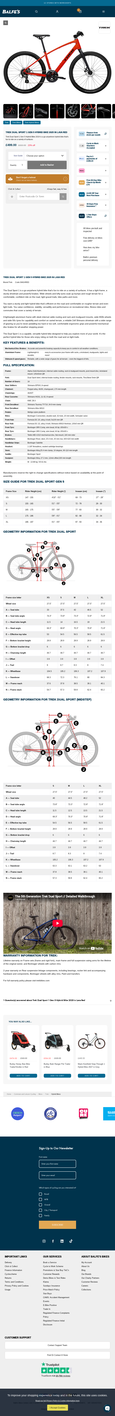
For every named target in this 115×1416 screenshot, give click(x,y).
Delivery (8, 1262)
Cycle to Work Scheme (53, 1266)
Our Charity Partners (90, 1278)
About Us (85, 1266)
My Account (86, 1262)
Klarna (46, 1282)
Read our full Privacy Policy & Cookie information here (57, 1401)
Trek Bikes (16, 122)
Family (46, 1215)
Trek (6, 122)
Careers (84, 1286)
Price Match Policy (51, 1290)
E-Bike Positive (50, 1305)
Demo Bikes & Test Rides (54, 1278)
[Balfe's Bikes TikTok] (71, 1241)
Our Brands (86, 1274)
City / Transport (50, 1210)
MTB (46, 1199)
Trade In (46, 1309)
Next (105, 1052)
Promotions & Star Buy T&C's (56, 1270)
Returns (8, 1278)
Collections (86, 1290)
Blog (83, 1270)
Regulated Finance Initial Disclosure (54, 1323)
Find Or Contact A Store (57, 1355)
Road (46, 1194)
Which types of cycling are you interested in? (57, 1187)
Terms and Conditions (14, 1282)
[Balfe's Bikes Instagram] (44, 1241)
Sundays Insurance (51, 1286)
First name (43, 1157)
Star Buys (47, 1293)
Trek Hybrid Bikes (32, 122)
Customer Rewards (51, 1274)
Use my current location (12, 196)
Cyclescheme (11, 1274)
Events (46, 1301)
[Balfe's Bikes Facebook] (53, 1241)
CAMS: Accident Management (56, 1297)
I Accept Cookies (57, 1407)
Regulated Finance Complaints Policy (56, 1315)
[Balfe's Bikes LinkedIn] (62, 1241)
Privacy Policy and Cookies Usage (17, 1288)
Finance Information (13, 1270)
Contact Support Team (57, 1345)
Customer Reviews (89, 1282)
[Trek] (104, 27)
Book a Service (49, 1262)
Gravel (47, 1204)
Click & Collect (11, 1266)
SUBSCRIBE (57, 1224)
